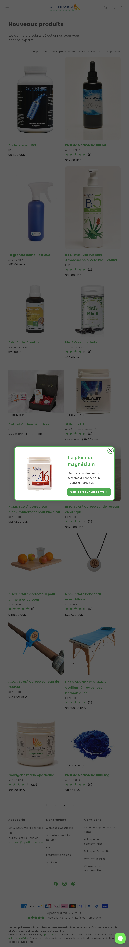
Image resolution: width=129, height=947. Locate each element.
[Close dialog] (111, 451)
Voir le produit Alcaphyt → (89, 492)
